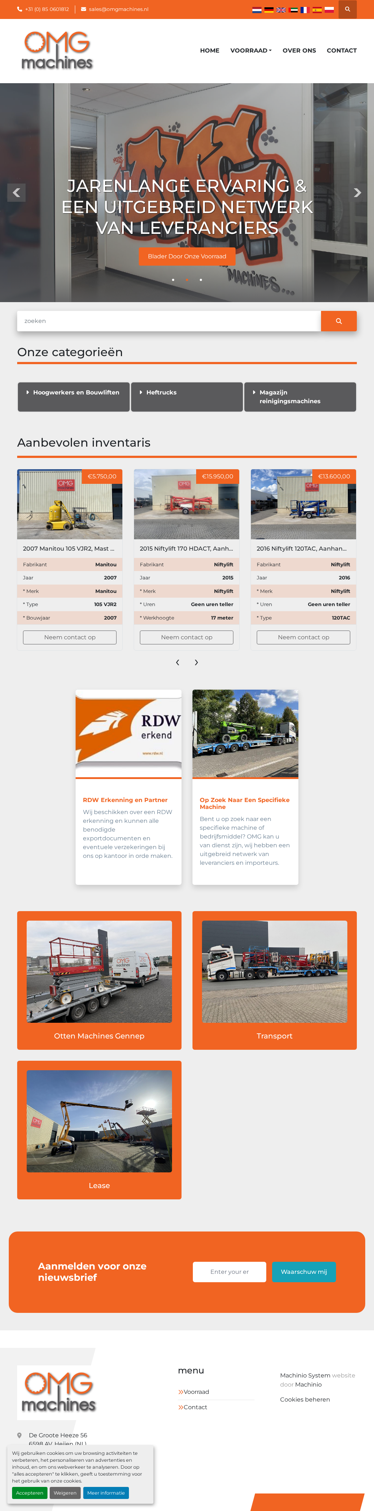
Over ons (299, 50)
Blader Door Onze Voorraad (187, 256)
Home (210, 50)
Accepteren (29, 1493)
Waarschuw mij (304, 1271)
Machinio (308, 1384)
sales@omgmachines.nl (119, 9)
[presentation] (16, 193)
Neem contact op (72, 637)
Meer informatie (106, 1493)
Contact (342, 50)
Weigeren (65, 1493)
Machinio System (305, 1375)
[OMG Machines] (58, 1392)
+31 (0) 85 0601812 (47, 9)
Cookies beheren (305, 1399)
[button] (251, 50)
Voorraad (248, 50)
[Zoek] (339, 321)
